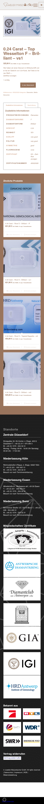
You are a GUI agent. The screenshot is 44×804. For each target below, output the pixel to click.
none (32, 150)
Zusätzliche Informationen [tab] (14, 105)
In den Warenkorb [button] (14, 234)
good (32, 145)
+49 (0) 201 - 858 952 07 (15, 488)
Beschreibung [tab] (32, 105)
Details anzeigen (30, 234)
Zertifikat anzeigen (9, 75)
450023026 (34, 163)
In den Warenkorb (28, 85)
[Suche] (28, 5)
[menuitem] (24, 5)
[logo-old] (18, 5)
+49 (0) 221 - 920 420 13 (15, 467)
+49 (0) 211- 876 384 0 (24, 443)
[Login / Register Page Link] (24, 5)
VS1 (32, 132)
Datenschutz (8, 772)
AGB (25, 772)
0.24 (32, 128)
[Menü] (34, 5)
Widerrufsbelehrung (10, 775)
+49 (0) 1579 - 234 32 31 (16, 446)
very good (34, 137)
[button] (4, 799)
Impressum (18, 772)
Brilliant (33, 124)
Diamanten (30, 92)
